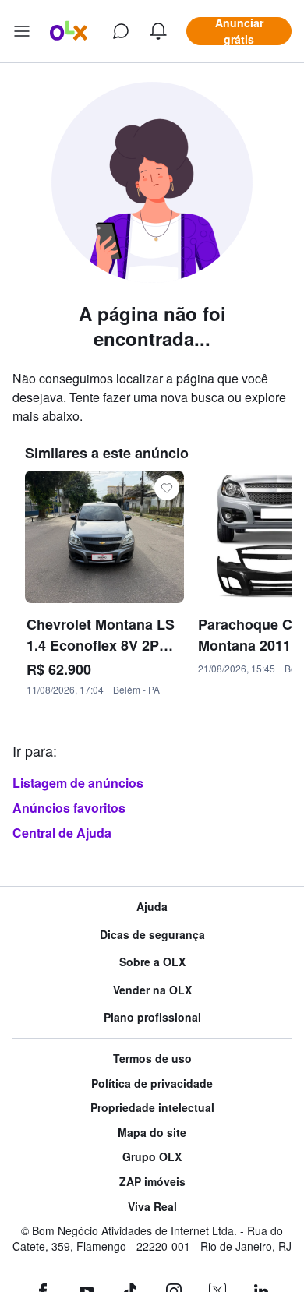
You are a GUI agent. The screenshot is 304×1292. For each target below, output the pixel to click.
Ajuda (152, 906)
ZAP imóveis (152, 1181)
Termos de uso (152, 1058)
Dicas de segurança (152, 934)
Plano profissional (152, 1017)
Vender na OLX (152, 990)
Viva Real (152, 1206)
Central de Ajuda (61, 833)
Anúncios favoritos (68, 808)
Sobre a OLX (152, 962)
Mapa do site (152, 1132)
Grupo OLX (152, 1156)
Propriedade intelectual (152, 1107)
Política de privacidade (152, 1083)
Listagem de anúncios (77, 783)
